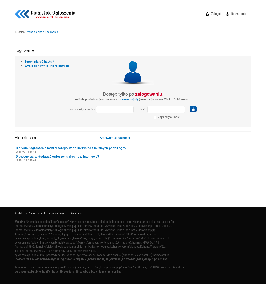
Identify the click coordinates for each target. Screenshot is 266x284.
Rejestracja (238, 14)
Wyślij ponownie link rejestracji (47, 66)
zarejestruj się (129, 99)
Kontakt (19, 213)
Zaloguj (216, 14)
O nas (32, 213)
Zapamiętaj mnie (168, 117)
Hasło (142, 109)
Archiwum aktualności (115, 138)
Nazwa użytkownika (82, 109)
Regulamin (77, 213)
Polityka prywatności (53, 213)
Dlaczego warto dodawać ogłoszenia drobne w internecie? (57, 156)
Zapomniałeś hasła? (39, 61)
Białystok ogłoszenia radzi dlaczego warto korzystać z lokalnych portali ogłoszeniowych (72, 148)
